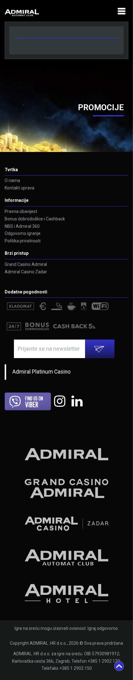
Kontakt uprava (19, 187)
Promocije (101, 107)
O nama (12, 180)
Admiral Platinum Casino (41, 372)
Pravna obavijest (21, 211)
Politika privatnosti (23, 240)
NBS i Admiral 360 (22, 226)
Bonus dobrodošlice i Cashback (35, 218)
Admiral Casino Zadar (26, 271)
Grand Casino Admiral (26, 264)
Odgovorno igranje (23, 233)
